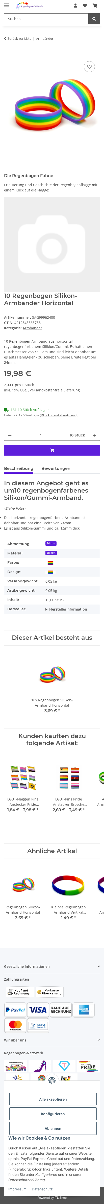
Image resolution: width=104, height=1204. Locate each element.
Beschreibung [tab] (18, 468)
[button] (75, 6)
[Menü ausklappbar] (6, 3)
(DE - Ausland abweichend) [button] (58, 415)
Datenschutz (42, 1189)
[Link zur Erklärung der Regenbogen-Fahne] (52, 244)
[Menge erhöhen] (94, 435)
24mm (51, 543)
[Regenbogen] (50, 562)
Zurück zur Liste (19, 38)
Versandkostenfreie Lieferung (55, 390)
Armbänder (32, 328)
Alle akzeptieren (53, 1099)
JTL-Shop (61, 1197)
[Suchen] (94, 18)
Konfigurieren (53, 1114)
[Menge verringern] (9, 435)
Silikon (51, 552)
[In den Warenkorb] (8, 54)
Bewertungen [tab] (55, 468)
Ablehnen (53, 1128)
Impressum (17, 1189)
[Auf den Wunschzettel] (89, 66)
